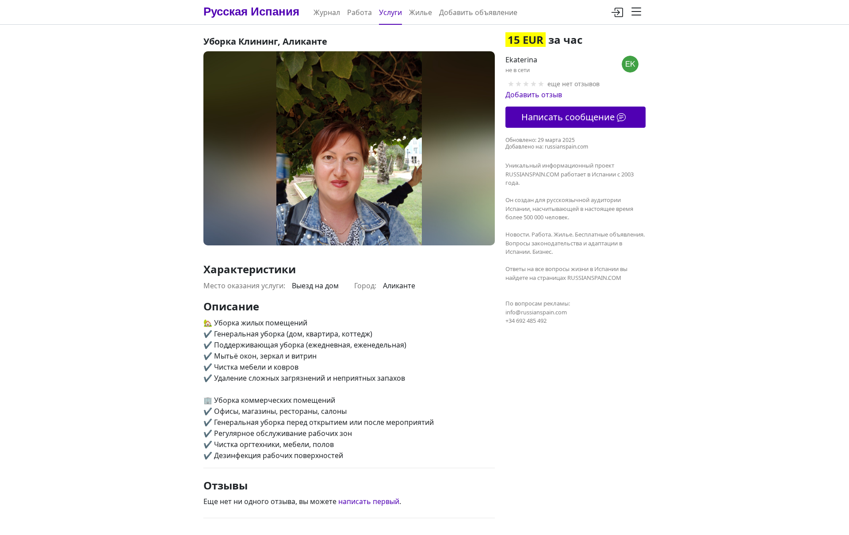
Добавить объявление (478, 12)
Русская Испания (251, 11)
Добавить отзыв (533, 94)
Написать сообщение (569, 117)
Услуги (390, 12)
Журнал (327, 12)
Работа (359, 12)
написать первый (368, 501)
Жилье (420, 12)
